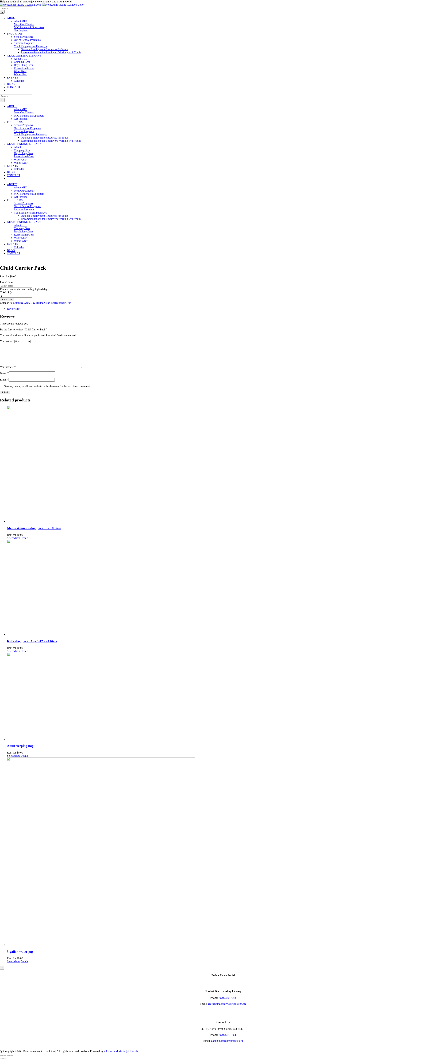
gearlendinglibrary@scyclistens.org (227, 1003)
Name (4, 373)
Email (4, 379)
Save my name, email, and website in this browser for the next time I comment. (47, 386)
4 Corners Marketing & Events (121, 1051)
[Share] (8, 1055)
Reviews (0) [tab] (13, 308)
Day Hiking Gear (39, 302)
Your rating (7, 341)
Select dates (13, 537)
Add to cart (7, 299)
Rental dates (6, 282)
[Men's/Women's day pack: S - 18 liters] (226, 464)
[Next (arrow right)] (4, 1058)
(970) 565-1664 (227, 1034)
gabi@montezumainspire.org (227, 1040)
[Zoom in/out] (1, 1055)
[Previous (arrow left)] (1, 1058)
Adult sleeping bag (20, 746)
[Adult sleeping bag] (226, 697)
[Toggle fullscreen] (4, 1055)
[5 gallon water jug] (226, 851)
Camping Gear (21, 302)
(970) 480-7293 (227, 997)
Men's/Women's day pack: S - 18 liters (34, 528)
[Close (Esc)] (11, 1055)
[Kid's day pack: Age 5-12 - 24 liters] (226, 588)
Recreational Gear (61, 302)
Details (24, 537)
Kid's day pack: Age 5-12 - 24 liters (32, 641)
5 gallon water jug (20, 951)
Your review (8, 367)
